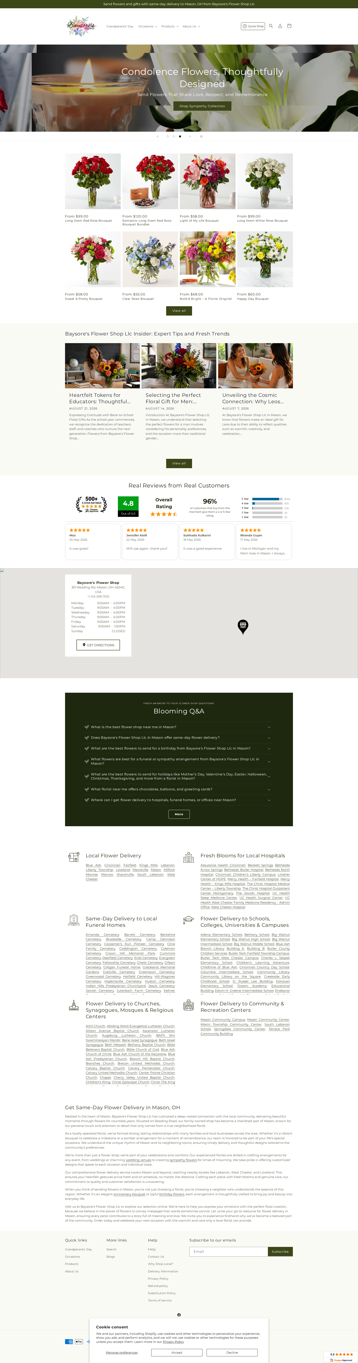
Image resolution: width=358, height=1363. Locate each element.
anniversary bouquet (129, 1194)
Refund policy (158, 1286)
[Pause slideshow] (200, 136)
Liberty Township (99, 870)
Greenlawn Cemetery (156, 972)
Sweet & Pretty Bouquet (84, 299)
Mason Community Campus (223, 1020)
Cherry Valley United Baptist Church (144, 1077)
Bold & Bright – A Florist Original (206, 299)
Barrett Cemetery (139, 935)
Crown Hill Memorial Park (130, 953)
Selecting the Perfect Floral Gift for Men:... (173, 398)
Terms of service (160, 1300)
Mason (156, 870)
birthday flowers (171, 1194)
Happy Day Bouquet (253, 299)
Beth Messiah (115, 1045)
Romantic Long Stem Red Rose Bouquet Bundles (146, 222)
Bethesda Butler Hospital (243, 870)
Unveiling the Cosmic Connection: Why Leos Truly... (251, 398)
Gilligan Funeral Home (121, 967)
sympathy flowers (183, 1160)
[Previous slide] (157, 136)
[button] (147, 26)
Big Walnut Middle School (254, 944)
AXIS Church (95, 1026)
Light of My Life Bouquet (199, 220)
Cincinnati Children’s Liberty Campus (245, 874)
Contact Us (156, 1257)
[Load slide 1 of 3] (167, 136)
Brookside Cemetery (123, 939)
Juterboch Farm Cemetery (139, 990)
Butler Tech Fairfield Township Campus (259, 953)
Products (71, 1264)
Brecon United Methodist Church (146, 1063)
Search (111, 1249)
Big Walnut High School (251, 939)
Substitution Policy (162, 1293)
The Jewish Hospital (253, 893)
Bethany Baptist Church (146, 1045)
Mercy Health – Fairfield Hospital (253, 879)
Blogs (110, 1257)
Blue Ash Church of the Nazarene (139, 1054)
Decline (232, 1352)
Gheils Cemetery (150, 963)
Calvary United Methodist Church (111, 1073)
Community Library (273, 972)
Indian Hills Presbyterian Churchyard (116, 986)
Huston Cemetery (159, 981)
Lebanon (167, 865)
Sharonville (125, 874)
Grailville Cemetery (119, 972)
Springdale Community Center (239, 1029)
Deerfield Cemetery (117, 958)
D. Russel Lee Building (253, 981)
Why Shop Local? (160, 1264)
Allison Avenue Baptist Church (112, 1031)
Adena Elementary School (221, 935)
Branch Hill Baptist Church (152, 1059)
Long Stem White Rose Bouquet (262, 220)
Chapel (105, 1077)
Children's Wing (98, 1082)
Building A (235, 948)
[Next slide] (190, 136)
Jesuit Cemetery (161, 986)
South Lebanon (150, 874)
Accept (177, 1352)
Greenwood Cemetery (103, 976)
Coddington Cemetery (138, 948)
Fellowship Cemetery (119, 963)
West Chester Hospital (228, 907)
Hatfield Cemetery (137, 976)
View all (179, 311)
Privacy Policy (173, 1342)
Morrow (107, 874)
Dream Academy (252, 986)
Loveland (123, 870)
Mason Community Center (268, 1020)
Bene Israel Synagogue (139, 1040)
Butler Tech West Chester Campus (230, 958)
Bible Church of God (143, 1049)
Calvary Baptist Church (105, 1068)
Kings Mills (148, 865)
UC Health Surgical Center (261, 898)
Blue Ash (93, 865)
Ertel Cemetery (146, 958)
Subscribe (280, 1252)
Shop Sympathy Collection (179, 106)
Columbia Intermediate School (227, 972)
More (179, 814)
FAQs (152, 1249)
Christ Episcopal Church (130, 1082)
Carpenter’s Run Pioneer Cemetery (134, 944)
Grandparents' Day (78, 1249)
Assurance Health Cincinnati (223, 865)
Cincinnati (112, 865)
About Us (72, 1271)
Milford (169, 870)
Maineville (140, 870)
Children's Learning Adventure (262, 963)
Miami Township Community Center (231, 1024)
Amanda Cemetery (102, 935)
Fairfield (129, 865)
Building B (255, 948)
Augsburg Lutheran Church (126, 1035)
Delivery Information (163, 1271)
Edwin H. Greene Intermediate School (244, 990)
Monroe (92, 874)
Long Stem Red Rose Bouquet (88, 220)
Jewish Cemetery (100, 990)
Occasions (72, 1257)
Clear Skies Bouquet (138, 299)
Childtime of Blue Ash (219, 967)
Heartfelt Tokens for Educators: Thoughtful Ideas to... (98, 398)
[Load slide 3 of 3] (180, 136)
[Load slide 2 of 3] (174, 136)
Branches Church (100, 1063)
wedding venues (138, 1160)
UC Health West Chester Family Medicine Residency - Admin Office (245, 902)
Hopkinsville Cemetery (122, 981)
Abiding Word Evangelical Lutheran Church (140, 1026)
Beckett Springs (260, 865)
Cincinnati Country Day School (264, 967)
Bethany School (256, 935)
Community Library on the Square (231, 976)
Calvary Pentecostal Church (151, 1068)
